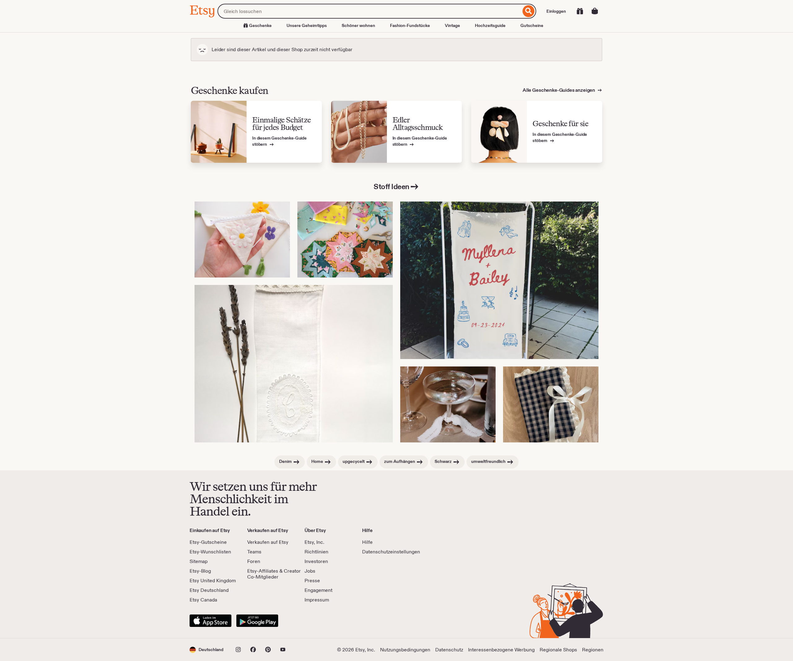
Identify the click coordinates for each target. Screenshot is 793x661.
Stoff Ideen (392, 186)
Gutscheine (531, 25)
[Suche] (528, 11)
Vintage (452, 25)
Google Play (257, 620)
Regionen (592, 650)
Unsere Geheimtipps (307, 25)
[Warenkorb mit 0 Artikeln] (594, 11)
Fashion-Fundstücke (410, 25)
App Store (210, 620)
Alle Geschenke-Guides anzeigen (559, 90)
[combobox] (369, 11)
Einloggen (556, 11)
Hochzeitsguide (490, 25)
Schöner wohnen (358, 25)
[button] (206, 649)
